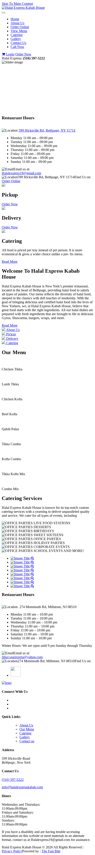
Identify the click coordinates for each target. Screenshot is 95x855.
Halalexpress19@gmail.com (21, 173)
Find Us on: (82, 177)
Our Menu (26, 729)
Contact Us (18, 43)
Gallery (16, 39)
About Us (17, 23)
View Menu (19, 31)
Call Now (17, 47)
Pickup (10, 334)
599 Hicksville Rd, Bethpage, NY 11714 (47, 130)
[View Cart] (3, 54)
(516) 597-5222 (13, 779)
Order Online (20, 27)
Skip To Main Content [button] (17, 4)
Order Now (23, 54)
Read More (9, 261)
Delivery (11, 338)
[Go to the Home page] (23, 7)
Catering (17, 35)
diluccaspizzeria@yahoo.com (22, 657)
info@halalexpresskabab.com (22, 787)
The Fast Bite (51, 851)
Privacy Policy (12, 851)
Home (15, 19)
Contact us (26, 741)
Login (10, 54)
